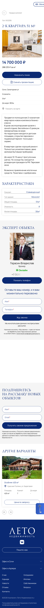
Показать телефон (22, 280)
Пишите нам (22, 550)
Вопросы (27, 587)
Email (7, 417)
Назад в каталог (15, 13)
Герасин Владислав (22, 263)
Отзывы (5, 587)
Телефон (9, 309)
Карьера (5, 579)
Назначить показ (22, 75)
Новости (5, 583)
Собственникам (30, 583)
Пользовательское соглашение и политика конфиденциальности (19, 604)
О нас (4, 575)
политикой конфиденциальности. (28, 333)
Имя (6, 301)
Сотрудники (28, 575)
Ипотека (27, 579)
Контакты (6, 591)
